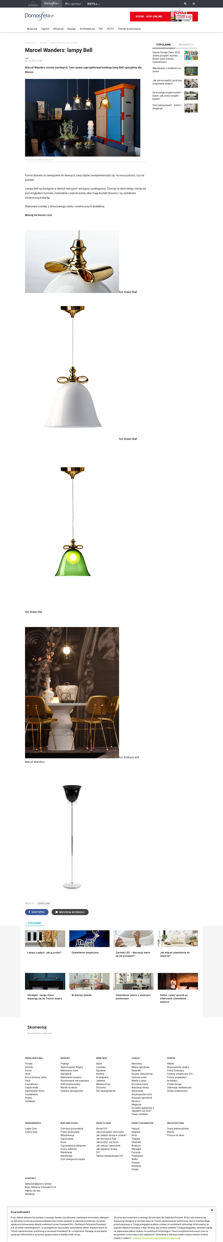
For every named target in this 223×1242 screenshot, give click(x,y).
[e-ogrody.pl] (73, 4)
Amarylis (136, 1145)
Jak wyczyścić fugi (106, 1138)
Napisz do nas (32, 1190)
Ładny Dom (31, 1128)
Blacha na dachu (69, 1087)
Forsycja (136, 1152)
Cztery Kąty (31, 1132)
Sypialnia (101, 1070)
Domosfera (30, 42)
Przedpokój (102, 1077)
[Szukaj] (185, 4)
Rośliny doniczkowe (142, 1073)
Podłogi (65, 1063)
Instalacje (30, 1101)
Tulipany (136, 1138)
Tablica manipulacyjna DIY (109, 1155)
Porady (29, 1063)
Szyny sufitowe (69, 1149)
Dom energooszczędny (73, 1159)
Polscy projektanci (177, 1077)
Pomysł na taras (175, 1135)
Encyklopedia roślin (142, 1094)
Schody (29, 1067)
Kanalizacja (66, 1155)
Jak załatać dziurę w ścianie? (111, 1135)
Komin (28, 1070)
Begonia (136, 1132)
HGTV (110, 28)
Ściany (28, 1097)
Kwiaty (135, 1169)
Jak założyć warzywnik (108, 1145)
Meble (170, 1063)
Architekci (172, 1080)
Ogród (45, 28)
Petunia (136, 1162)
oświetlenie (44, 903)
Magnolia (136, 1104)
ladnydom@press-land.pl (38, 1183)
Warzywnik (137, 1090)
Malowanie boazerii (71, 1077)
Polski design (174, 1084)
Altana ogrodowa (140, 1067)
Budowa (32, 28)
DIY (101, 28)
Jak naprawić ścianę (106, 1149)
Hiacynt (135, 1128)
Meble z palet (139, 1080)
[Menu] (194, 4)
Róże (134, 1135)
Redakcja (30, 1194)
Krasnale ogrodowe (142, 1097)
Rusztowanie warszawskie (75, 1080)
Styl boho (101, 1087)
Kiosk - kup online (149, 16)
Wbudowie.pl (67, 1135)
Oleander (136, 1142)
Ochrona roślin (139, 1077)
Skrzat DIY (101, 1128)
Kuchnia (100, 1073)
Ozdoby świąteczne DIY (180, 1073)
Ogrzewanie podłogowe (73, 1145)
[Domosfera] (51, 4)
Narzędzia (66, 1073)
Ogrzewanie (67, 1138)
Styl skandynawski (106, 1090)
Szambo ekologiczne (72, 1090)
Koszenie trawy (140, 1084)
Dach (27, 1080)
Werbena (136, 1166)
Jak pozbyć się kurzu (107, 1142)
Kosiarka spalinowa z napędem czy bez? (143, 1109)
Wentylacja (66, 1152)
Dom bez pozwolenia (72, 1128)
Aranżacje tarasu (140, 1087)
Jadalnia (100, 1080)
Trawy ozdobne (140, 1114)
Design (71, 28)
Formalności (31, 1084)
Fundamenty (31, 1094)
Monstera (137, 1063)
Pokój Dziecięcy (175, 1070)
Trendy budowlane (129, 28)
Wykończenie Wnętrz (72, 1067)
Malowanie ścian (69, 1070)
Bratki (135, 1159)
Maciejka (136, 1149)
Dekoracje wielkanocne (179, 1087)
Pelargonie (137, 1155)
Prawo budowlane (70, 1132)
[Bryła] (93, 4)
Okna (27, 1073)
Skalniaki (136, 1070)
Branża (170, 1132)
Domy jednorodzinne (178, 1128)
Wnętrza (58, 28)
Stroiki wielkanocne (177, 1090)
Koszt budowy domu (36, 1077)
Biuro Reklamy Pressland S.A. (40, 1187)
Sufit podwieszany (70, 1084)
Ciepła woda (31, 1087)
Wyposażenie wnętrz (178, 1067)
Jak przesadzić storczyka (109, 1132)
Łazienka (101, 1067)
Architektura (87, 28)
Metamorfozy (103, 1084)
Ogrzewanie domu (34, 1090)
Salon (99, 1063)
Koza (63, 1142)
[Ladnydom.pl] (33, 4)
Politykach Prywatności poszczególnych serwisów (155, 1238)
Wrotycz (136, 1101)
